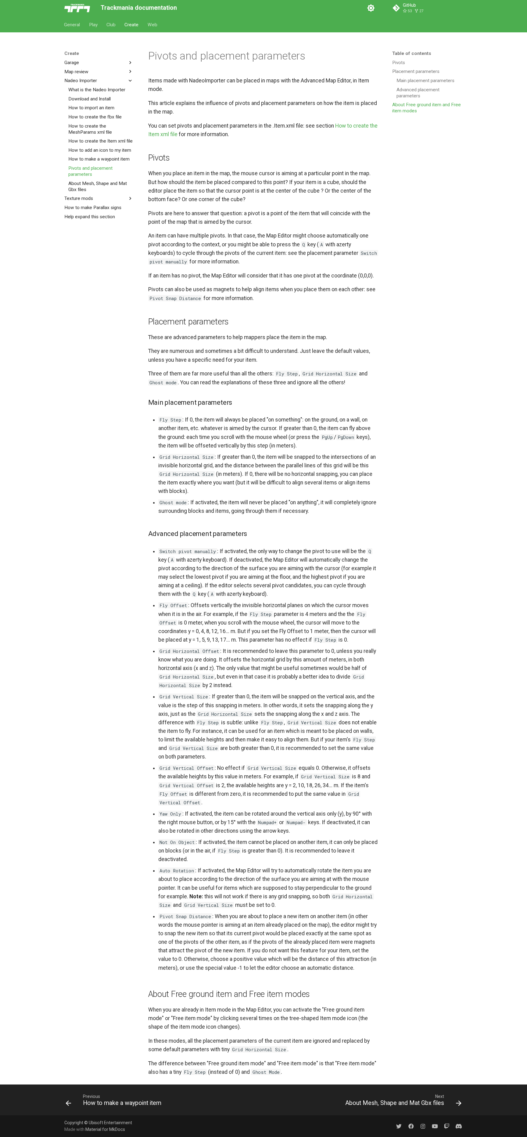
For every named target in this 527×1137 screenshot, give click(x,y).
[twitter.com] (399, 1126)
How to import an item (91, 107)
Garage (71, 62)
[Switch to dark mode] (371, 8)
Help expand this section (89, 216)
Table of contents (411, 53)
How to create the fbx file (95, 116)
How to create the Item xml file (100, 141)
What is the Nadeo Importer (96, 89)
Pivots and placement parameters (90, 171)
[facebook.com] (411, 1126)
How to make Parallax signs (92, 207)
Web (152, 24)
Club (111, 24)
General (72, 24)
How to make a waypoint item (99, 159)
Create (132, 24)
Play (93, 24)
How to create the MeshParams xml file (90, 129)
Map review (76, 71)
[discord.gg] (459, 1126)
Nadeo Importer (80, 80)
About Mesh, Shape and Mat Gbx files (97, 186)
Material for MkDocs (105, 1129)
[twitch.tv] (446, 1126)
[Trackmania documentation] (77, 8)
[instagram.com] (423, 1126)
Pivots (398, 62)
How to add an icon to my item (99, 150)
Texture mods (78, 198)
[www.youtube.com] (434, 1126)
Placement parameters (415, 71)
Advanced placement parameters (417, 93)
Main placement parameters (425, 80)
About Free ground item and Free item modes (426, 108)
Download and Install (89, 98)
